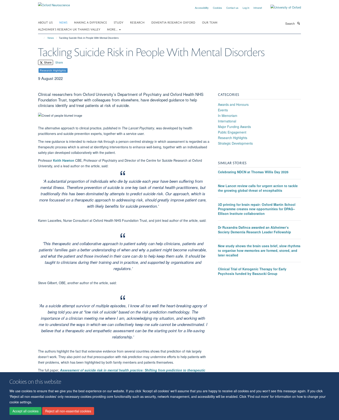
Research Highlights (232, 137)
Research (137, 22)
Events (223, 110)
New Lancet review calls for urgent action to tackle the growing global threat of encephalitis (258, 188)
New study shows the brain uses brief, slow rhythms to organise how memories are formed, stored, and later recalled (259, 250)
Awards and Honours (233, 104)
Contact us (232, 7)
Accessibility (202, 7)
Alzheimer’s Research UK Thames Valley (69, 29)
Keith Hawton (63, 160)
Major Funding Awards (234, 126)
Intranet (257, 7)
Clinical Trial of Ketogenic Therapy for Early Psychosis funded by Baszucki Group (252, 271)
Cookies (217, 7)
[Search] (298, 23)
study (118, 22)
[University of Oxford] (282, 7)
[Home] (42, 37)
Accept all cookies (25, 411)
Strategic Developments (235, 143)
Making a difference (90, 22)
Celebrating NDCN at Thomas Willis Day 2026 (253, 172)
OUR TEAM (209, 22)
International (227, 121)
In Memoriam (227, 115)
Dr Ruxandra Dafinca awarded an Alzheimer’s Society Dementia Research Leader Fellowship (254, 229)
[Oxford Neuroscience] (54, 3)
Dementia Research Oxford (173, 22)
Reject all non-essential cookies (68, 411)
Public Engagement (232, 132)
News (63, 22)
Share (47, 62)
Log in (246, 7)
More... (113, 29)
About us (45, 22)
